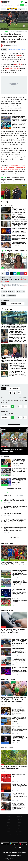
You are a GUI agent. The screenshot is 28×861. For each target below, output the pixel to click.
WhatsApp (23, 279)
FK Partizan (4, 291)
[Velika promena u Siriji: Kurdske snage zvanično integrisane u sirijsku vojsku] (6, 797)
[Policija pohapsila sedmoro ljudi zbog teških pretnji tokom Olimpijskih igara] (6, 472)
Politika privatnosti (11, 855)
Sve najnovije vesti (14, 537)
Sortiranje (4, 393)
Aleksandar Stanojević (12, 68)
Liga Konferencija (20, 291)
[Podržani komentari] (14, 392)
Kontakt (19, 855)
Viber (2, 281)
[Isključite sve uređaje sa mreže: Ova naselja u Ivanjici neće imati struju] (6, 787)
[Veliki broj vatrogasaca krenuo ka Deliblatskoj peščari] (14, 439)
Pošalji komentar (16, 303)
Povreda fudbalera (11, 295)
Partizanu (19, 55)
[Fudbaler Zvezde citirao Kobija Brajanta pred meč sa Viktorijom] (6, 602)
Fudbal (6, 31)
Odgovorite (5, 406)
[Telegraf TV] (20, 847)
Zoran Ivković (6, 45)
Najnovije (7, 544)
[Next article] (27, 430)
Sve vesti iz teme (14, 488)
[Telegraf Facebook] (7, 847)
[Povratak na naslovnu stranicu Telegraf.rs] (5, 2)
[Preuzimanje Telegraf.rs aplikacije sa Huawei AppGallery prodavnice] (23, 843)
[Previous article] (1, 430)
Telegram (7, 281)
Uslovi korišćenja (22, 852)
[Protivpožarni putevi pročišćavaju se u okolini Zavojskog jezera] (14, 757)
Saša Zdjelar (18, 64)
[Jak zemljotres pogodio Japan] (6, 778)
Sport (2, 31)
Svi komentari (14, 423)
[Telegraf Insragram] (16, 847)
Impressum (14, 852)
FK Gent (3, 295)
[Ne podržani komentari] (19, 392)
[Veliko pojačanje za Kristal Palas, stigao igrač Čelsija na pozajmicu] (14, 553)
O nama (3, 852)
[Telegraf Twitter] (12, 847)
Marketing (8, 852)
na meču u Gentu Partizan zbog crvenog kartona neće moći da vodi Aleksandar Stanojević (13, 167)
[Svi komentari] (10, 392)
